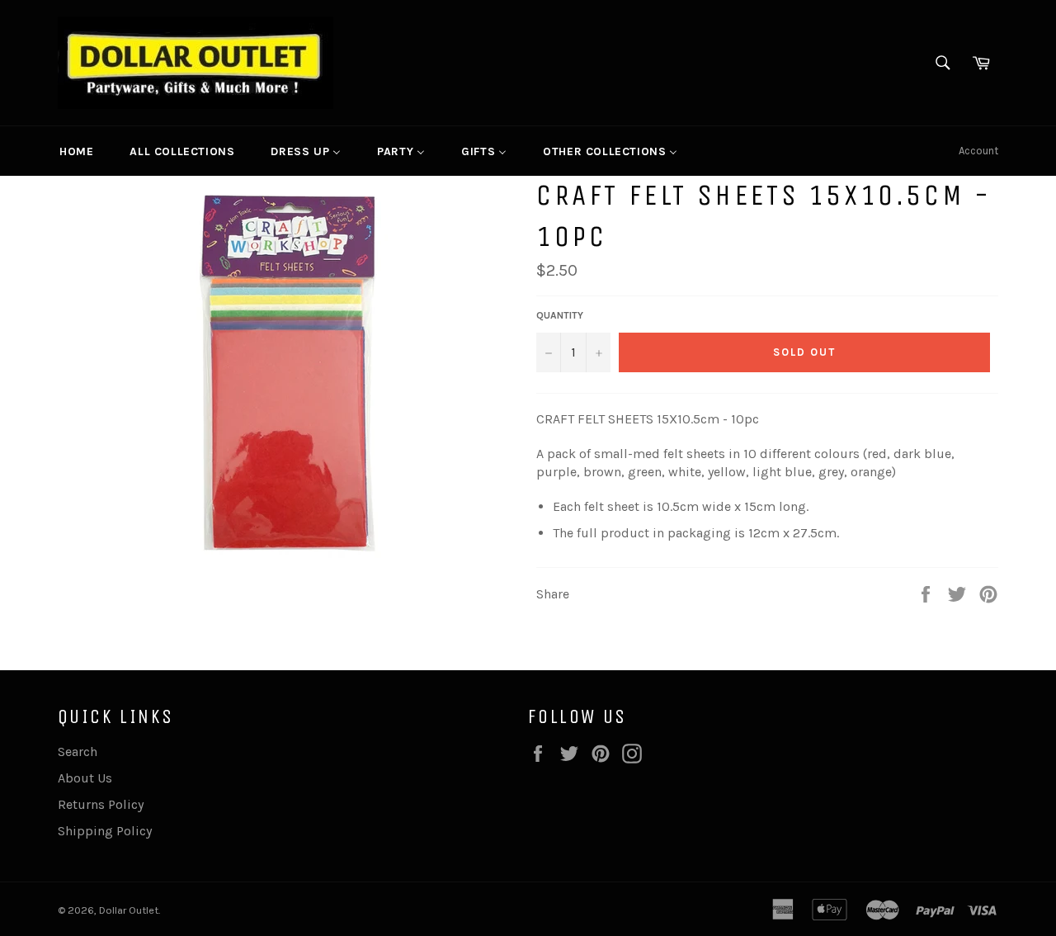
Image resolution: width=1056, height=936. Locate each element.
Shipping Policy (105, 831)
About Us (85, 778)
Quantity (559, 315)
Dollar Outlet (128, 910)
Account (978, 150)
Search (77, 751)
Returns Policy (101, 804)
